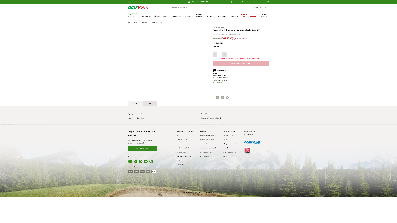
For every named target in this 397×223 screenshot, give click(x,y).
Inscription (134, 2)
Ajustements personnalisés (208, 148)
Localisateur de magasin (207, 136)
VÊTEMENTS (188, 16)
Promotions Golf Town (207, 140)
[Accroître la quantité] (224, 54)
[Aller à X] (135, 161)
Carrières (225, 140)
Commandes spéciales (183, 156)
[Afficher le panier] (266, 7)
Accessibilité (226, 148)
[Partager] (217, 97)
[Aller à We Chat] (151, 161)
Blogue (225, 156)
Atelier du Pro (204, 144)
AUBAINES (253, 16)
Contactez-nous (181, 140)
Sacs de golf (145, 23)
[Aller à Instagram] (140, 161)
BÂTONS (157, 16)
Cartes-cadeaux (258, 2)
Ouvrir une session (247, 2)
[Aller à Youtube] (146, 161)
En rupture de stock (240, 64)
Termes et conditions (229, 152)
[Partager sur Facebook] (222, 97)
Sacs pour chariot (157, 23)
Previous (163, 2)
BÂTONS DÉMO (244, 15)
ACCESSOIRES (222, 16)
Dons (178, 160)
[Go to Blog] (156, 161)
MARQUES (234, 16)
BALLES (166, 16)
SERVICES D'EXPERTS (264, 15)
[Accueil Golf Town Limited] (138, 7)
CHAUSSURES (176, 16)
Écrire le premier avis (235, 34)
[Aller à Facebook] (130, 161)
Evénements (180, 165)
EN (268, 2)
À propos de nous (228, 136)
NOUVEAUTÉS (146, 16)
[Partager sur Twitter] (227, 97)
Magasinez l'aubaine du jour (201, 2)
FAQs (178, 136)
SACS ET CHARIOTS (200, 15)
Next (232, 2)
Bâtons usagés (204, 156)
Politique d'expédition (183, 148)
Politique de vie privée (230, 144)
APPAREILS (211, 16)
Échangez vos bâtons (206, 152)
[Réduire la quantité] (215, 54)
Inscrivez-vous (142, 149)
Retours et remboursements (185, 144)
